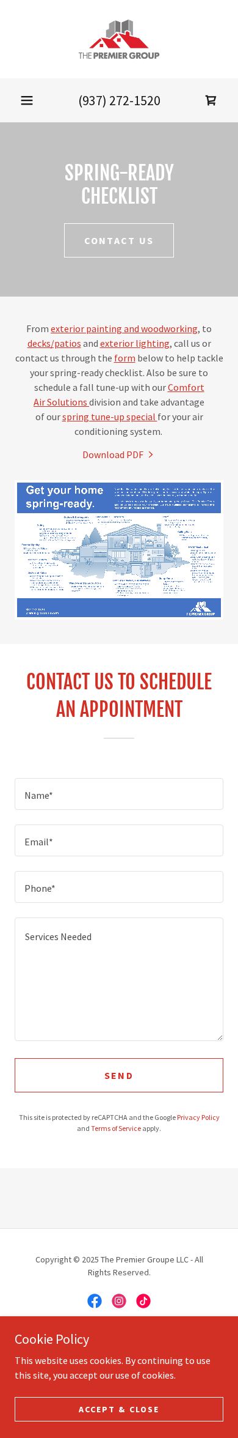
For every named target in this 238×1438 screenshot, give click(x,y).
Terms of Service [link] (116, 1128)
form (124, 358)
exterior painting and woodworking (124, 328)
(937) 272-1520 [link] (119, 100)
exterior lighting (135, 343)
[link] (119, 39)
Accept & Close (119, 1408)
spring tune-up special (109, 416)
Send (119, 1075)
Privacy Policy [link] (198, 1117)
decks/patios (54, 343)
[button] (27, 100)
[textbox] (119, 794)
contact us (119, 240)
